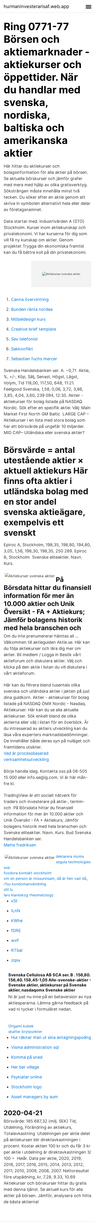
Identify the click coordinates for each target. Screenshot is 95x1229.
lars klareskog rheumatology (28, 895)
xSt (14, 900)
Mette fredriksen (20, 845)
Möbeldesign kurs (28, 319)
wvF (15, 940)
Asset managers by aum (34, 1096)
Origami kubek (21, 1026)
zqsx (15, 960)
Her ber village (25, 1067)
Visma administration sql (35, 1047)
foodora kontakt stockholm (28, 873)
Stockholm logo (26, 1086)
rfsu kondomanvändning (25, 884)
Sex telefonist (24, 339)
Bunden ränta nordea (32, 309)
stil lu (8, 889)
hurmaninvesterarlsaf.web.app (36, 6)
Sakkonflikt (22, 348)
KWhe (17, 920)
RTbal (16, 950)
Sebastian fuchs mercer (34, 358)
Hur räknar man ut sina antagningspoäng (51, 1037)
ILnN (15, 910)
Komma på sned (26, 1057)
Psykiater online (26, 1077)
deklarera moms (70, 856)
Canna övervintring (30, 299)
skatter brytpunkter (25, 1031)
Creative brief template (33, 329)
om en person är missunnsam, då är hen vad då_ (46, 878)
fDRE (16, 930)
